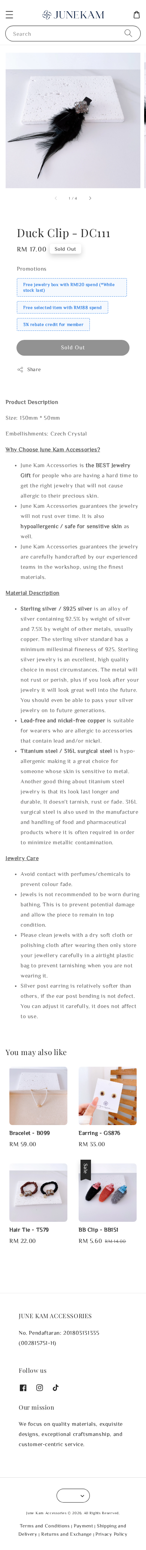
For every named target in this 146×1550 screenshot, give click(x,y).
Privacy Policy (111, 1534)
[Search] (128, 33)
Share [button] (34, 369)
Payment (83, 1525)
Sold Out (73, 347)
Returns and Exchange (66, 1534)
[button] (9, 14)
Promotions (32, 268)
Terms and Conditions (45, 1525)
